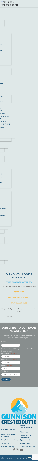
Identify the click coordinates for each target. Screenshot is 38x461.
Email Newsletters (9, 440)
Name (3, 342)
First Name (9, 353)
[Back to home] (10, 3)
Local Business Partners (8, 435)
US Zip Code (5, 371)
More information (26, 426)
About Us (24, 432)
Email (7, 365)
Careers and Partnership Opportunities (26, 438)
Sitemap (5, 443)
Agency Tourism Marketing (25, 458)
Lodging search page (19, 297)
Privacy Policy (7, 447)
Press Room (25, 443)
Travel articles (19, 303)
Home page (19, 292)
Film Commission (28, 447)
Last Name (9, 359)
